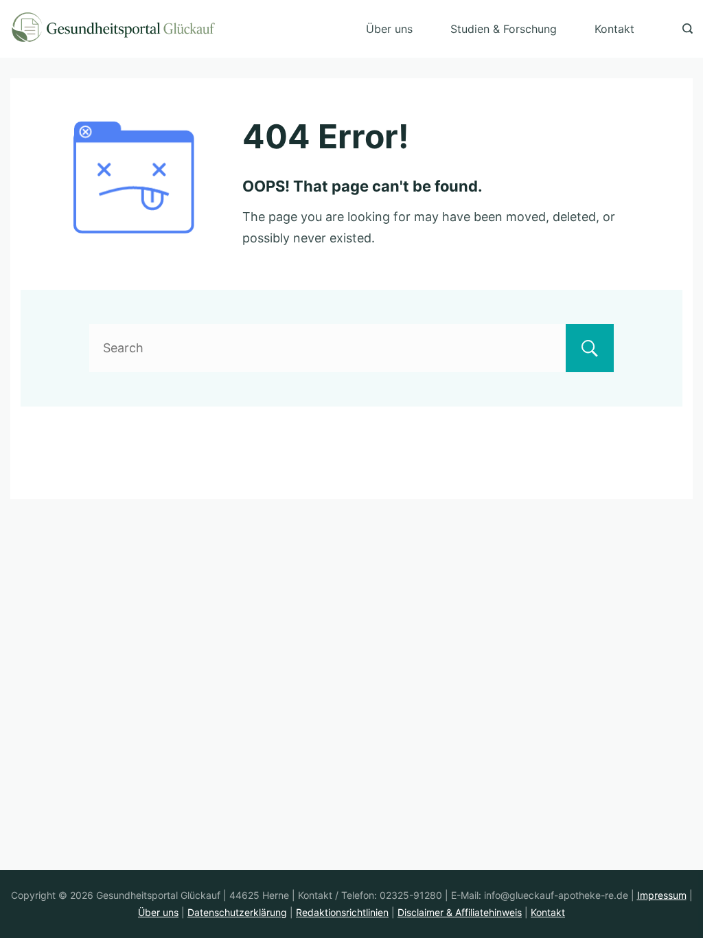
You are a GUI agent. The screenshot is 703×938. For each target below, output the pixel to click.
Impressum (662, 895)
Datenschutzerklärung (237, 912)
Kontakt (614, 29)
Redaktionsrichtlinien (342, 912)
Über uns (389, 29)
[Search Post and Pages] (687, 28)
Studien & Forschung (503, 29)
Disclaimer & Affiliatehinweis (459, 912)
